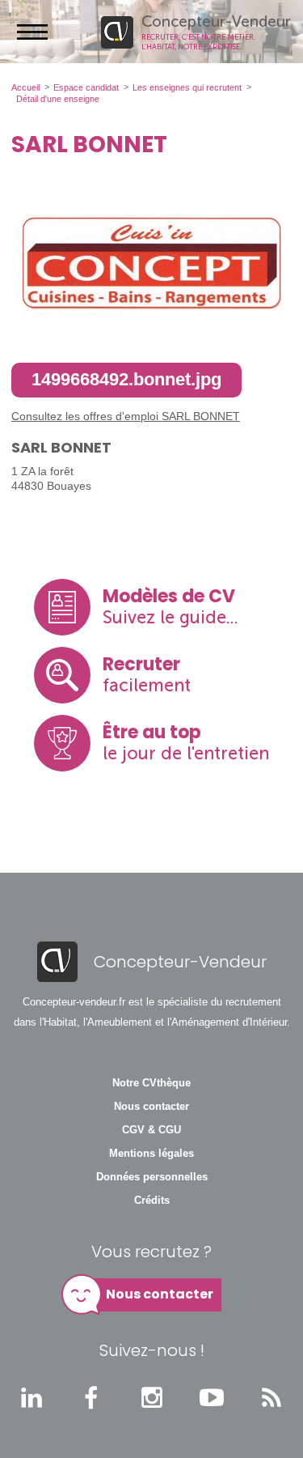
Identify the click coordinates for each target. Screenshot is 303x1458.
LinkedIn (31, 1397)
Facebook (91, 1397)
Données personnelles (152, 1177)
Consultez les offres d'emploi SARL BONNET (125, 416)
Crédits (152, 1200)
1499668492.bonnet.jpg (126, 379)
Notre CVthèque (151, 1083)
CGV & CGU (151, 1130)
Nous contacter (151, 1106)
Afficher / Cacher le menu (32, 31)
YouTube (211, 1397)
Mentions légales (151, 1153)
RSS (271, 1397)
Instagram (152, 1397)
